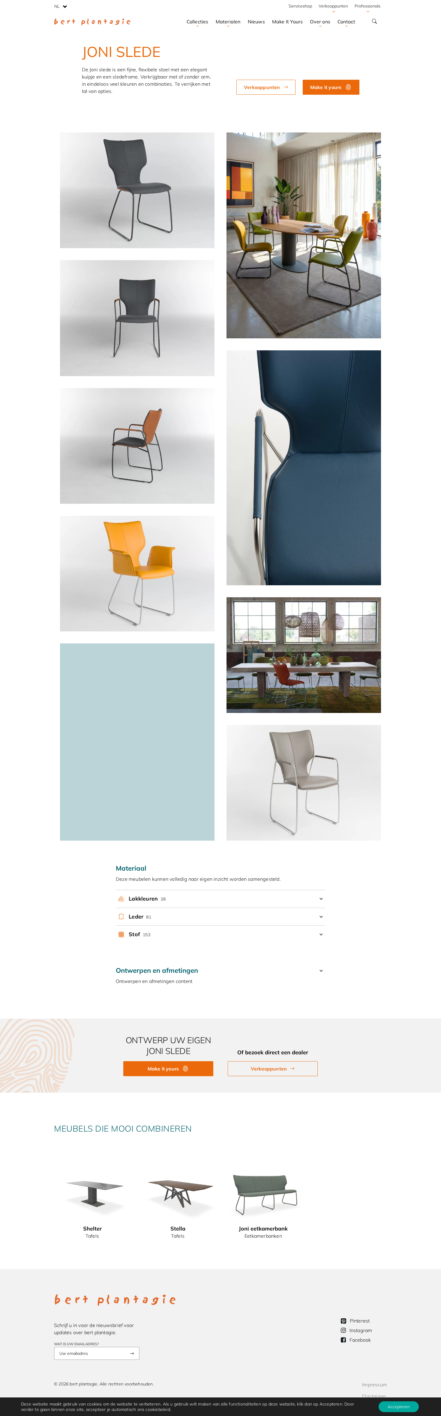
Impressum (374, 1385)
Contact (346, 22)
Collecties (197, 22)
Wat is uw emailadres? (76, 1344)
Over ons (320, 22)
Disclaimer (374, 1396)
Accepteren (399, 1406)
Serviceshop (300, 6)
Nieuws (256, 22)
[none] (61, 6)
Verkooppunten (333, 6)
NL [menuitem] (57, 6)
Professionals (367, 6)
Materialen (228, 22)
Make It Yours (287, 22)
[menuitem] (61, 6)
